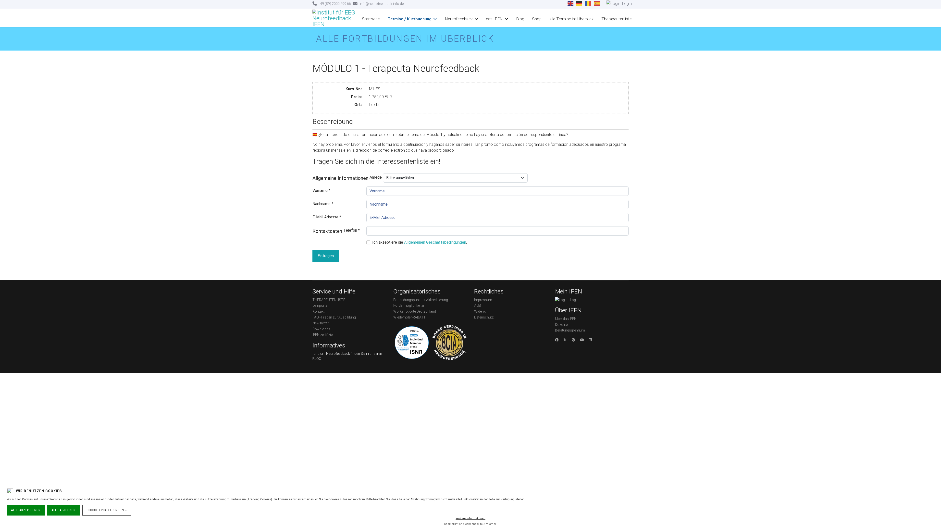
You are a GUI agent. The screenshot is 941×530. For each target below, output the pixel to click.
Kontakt (318, 311)
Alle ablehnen (63, 510)
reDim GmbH (488, 524)
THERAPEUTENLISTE (328, 300)
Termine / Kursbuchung (410, 18)
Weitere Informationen (470, 518)
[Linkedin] (590, 340)
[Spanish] (597, 3)
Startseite (371, 18)
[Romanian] (588, 3)
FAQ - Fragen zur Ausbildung (334, 317)
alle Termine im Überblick (571, 18)
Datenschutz (484, 317)
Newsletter (320, 323)
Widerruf (480, 311)
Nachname (322, 203)
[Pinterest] (573, 340)
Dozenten (562, 325)
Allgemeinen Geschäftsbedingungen (435, 242)
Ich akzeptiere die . (419, 242)
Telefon (351, 230)
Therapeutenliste (616, 18)
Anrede (376, 177)
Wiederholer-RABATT (409, 317)
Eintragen (326, 255)
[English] (571, 3)
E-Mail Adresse (326, 217)
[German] (579, 3)
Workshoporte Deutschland (414, 311)
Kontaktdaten (327, 231)
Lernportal (320, 305)
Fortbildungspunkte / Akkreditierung (420, 300)
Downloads (321, 329)
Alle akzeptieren (26, 510)
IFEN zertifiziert (323, 335)
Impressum (483, 300)
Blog (520, 18)
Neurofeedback (459, 18)
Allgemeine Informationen (340, 178)
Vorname (321, 190)
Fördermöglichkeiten (409, 305)
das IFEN (494, 18)
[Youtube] (582, 340)
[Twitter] (565, 340)
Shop (537, 18)
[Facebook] (556, 340)
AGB (477, 305)
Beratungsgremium (570, 330)
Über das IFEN (566, 319)
